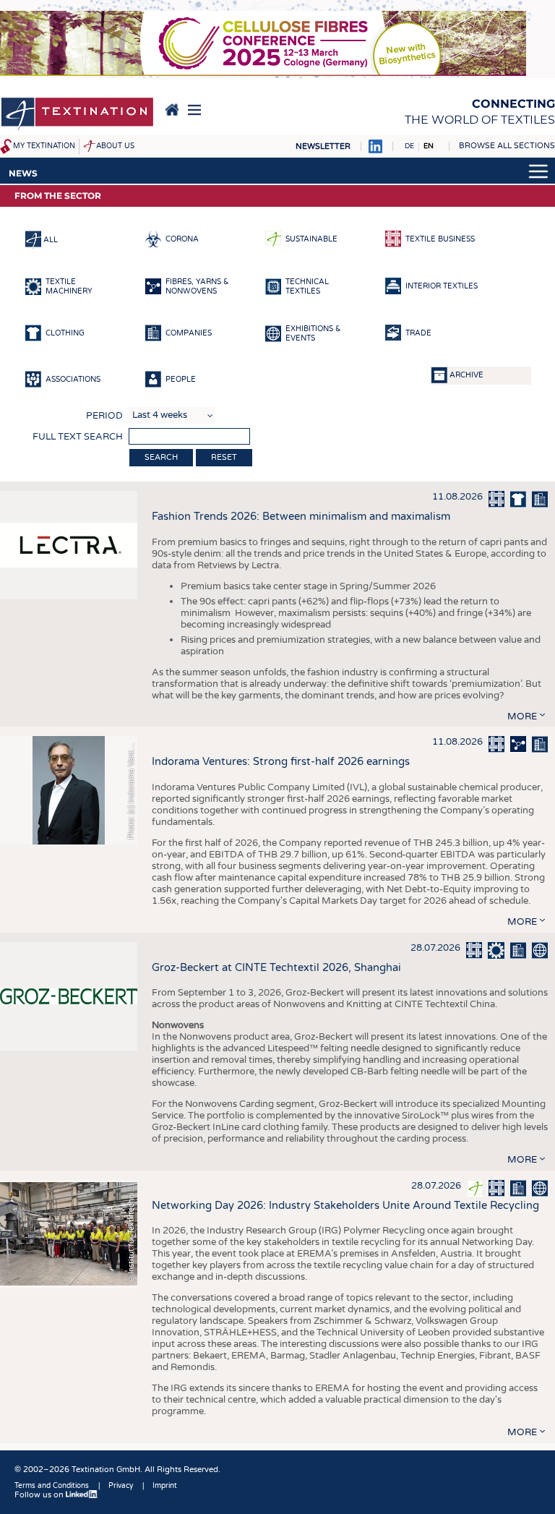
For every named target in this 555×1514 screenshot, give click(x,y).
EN (428, 146)
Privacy (120, 1485)
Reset (224, 457)
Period (104, 416)
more (522, 716)
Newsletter (323, 146)
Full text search (78, 436)
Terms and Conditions (51, 1485)
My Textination (44, 146)
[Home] (77, 115)
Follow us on (40, 1495)
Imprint (164, 1485)
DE (409, 146)
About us (115, 146)
